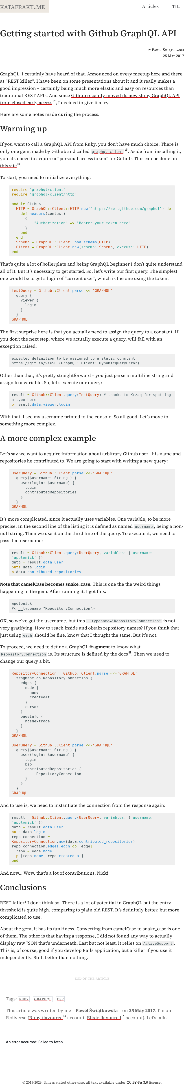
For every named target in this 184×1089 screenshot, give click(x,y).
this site (8, 166)
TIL (176, 6)
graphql (42, 999)
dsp (60, 999)
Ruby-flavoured (46, 1017)
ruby (23, 999)
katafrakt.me (22, 6)
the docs (119, 654)
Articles (150, 6)
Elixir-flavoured (104, 1017)
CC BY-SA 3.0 (137, 1082)
